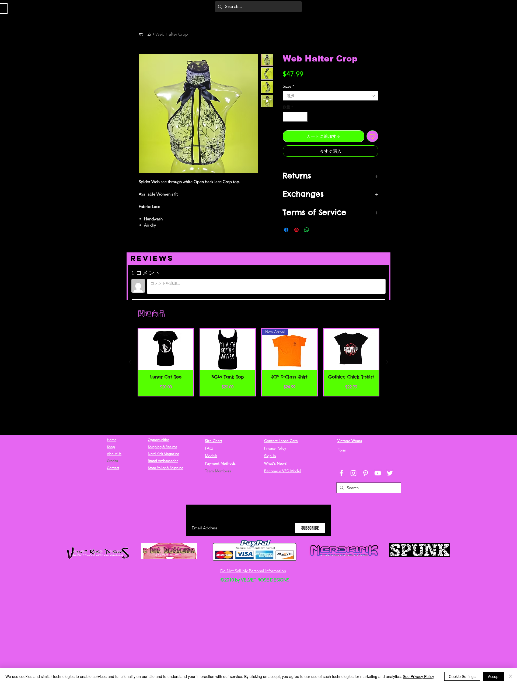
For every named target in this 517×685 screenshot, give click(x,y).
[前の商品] (130, 399)
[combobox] (330, 104)
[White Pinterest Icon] (365, 476)
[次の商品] (387, 399)
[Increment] (303, 125)
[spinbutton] (295, 125)
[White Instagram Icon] (353, 476)
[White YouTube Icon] (378, 476)
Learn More (363, 84)
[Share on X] (317, 238)
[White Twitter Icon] (390, 476)
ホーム (145, 34)
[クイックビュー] (165, 386)
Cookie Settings (462, 676)
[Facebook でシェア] (286, 238)
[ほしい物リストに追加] (372, 145)
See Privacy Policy (418, 676)
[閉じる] (510, 676)
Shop (111, 450)
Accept (493, 676)
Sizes (288, 95)
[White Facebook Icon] (341, 476)
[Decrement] (287, 125)
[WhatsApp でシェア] (306, 238)
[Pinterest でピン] (296, 238)
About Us (114, 457)
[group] (258, 398)
